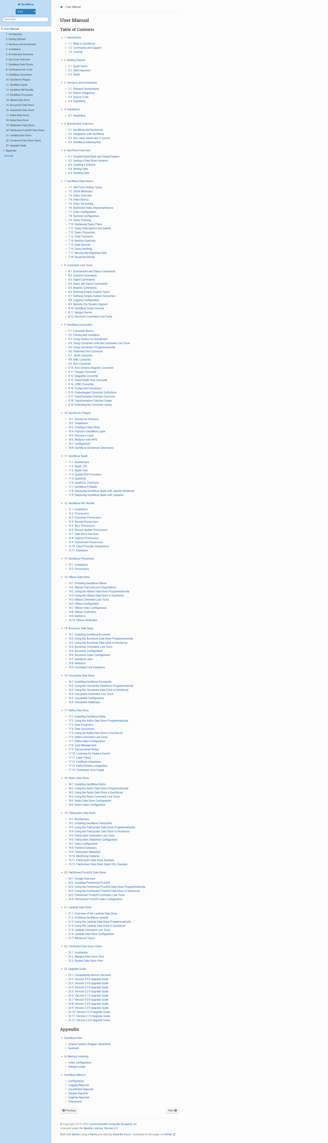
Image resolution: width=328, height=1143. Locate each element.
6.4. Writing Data (78, 168)
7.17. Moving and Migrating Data (87, 253)
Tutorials (8, 155)
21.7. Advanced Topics (81, 938)
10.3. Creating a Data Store (84, 427)
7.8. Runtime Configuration (83, 216)
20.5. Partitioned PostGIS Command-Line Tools (96, 895)
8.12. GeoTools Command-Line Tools (90, 316)
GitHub (168, 1134)
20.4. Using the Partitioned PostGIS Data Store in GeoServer (104, 891)
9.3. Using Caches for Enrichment (87, 339)
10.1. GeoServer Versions (83, 419)
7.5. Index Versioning (80, 203)
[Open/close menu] (2, 29)
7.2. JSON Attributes (80, 191)
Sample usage (76, 1066)
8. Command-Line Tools (19, 69)
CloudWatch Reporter (81, 1089)
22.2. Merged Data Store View (86, 956)
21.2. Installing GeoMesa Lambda (88, 917)
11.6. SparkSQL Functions (83, 482)
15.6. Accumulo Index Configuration (89, 655)
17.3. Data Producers (80, 724)
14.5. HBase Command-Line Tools (88, 599)
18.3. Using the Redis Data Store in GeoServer (95, 792)
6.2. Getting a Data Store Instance (88, 160)
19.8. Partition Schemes (82, 847)
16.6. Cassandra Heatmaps (84, 702)
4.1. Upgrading (76, 115)
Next (171, 1110)
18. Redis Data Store (17, 120)
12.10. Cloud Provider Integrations (88, 546)
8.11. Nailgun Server (80, 312)
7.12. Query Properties (81, 232)
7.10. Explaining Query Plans (85, 224)
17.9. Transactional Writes (83, 749)
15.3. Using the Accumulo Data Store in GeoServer (98, 642)
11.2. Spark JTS (77, 466)
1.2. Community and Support (84, 47)
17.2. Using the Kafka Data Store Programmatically (98, 720)
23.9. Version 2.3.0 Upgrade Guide (88, 1007)
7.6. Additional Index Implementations (90, 207)
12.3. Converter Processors (84, 517)
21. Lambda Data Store (18, 135)
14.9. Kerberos (77, 616)
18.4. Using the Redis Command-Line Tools (94, 796)
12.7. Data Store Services (83, 534)
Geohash (73, 1048)
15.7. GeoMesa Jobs (80, 659)
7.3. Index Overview (80, 195)
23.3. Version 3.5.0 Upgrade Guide (88, 983)
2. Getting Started (15, 39)
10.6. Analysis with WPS (82, 439)
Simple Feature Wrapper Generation (89, 1044)
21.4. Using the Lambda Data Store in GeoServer (97, 925)
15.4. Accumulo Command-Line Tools (90, 646)
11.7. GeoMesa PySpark (82, 486)
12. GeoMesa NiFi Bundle (19, 89)
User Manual (11, 29)
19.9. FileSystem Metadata (84, 852)
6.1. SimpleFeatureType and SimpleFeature (93, 156)
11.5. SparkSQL (77, 478)
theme (93, 1134)
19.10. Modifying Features (84, 856)
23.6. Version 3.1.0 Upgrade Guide (88, 995)
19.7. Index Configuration (83, 843)
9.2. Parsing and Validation (84, 335)
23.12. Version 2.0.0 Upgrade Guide (89, 1020)
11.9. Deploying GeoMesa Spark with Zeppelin (96, 495)
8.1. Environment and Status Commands (91, 271)
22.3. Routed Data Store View (85, 960)
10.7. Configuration (79, 443)
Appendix (11, 150)
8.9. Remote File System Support (88, 304)
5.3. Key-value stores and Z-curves (89, 138)
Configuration (76, 1081)
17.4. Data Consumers (81, 728)
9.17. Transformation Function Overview (91, 396)
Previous (70, 1110)
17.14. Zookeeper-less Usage (86, 770)
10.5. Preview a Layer (81, 435)
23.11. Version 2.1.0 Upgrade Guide (89, 1016)
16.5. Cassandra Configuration (86, 698)
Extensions (75, 1101)
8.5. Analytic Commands (82, 287)
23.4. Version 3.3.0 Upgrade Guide (88, 987)
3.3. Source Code (78, 97)
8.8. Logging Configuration (83, 300)
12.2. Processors (78, 513)
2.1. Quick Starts (78, 66)
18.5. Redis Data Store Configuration (89, 800)
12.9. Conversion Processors (85, 542)
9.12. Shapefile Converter (83, 376)
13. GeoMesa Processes (19, 95)
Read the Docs (121, 1134)
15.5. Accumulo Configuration (85, 651)
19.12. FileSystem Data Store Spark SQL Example (97, 864)
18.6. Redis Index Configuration (86, 804)
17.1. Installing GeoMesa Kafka (86, 716)
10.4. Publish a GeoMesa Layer (86, 431)
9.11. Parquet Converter (82, 372)
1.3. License (75, 52)
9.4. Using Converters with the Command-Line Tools (99, 343)
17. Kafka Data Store (17, 115)
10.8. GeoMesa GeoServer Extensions (91, 447)
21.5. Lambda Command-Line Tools (89, 930)
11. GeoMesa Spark (17, 84)
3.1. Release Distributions (83, 88)
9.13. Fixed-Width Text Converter (87, 380)
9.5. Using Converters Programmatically (91, 347)
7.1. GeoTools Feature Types (85, 187)
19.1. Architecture (78, 819)
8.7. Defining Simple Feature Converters (92, 296)
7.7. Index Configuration (82, 212)
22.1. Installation (78, 952)
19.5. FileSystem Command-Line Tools (91, 835)
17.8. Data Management (82, 745)
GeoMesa (26, 4)
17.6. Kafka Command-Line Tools (88, 737)
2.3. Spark (74, 74)
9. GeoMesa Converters (19, 74)
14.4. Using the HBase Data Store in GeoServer (96, 595)
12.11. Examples (78, 550)
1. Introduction (14, 34)
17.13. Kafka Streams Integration (87, 765)
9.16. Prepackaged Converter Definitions (92, 392)
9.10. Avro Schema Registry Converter (90, 367)
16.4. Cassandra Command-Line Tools (90, 694)
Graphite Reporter (78, 1097)
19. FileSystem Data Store (20, 125)
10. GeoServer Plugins (18, 79)
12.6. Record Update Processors (87, 529)
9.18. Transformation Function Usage (90, 400)
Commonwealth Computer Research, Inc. (113, 1124)
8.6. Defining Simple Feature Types (89, 292)
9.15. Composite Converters (85, 388)
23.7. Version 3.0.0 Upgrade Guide (88, 999)
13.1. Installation (78, 564)
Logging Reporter (78, 1085)
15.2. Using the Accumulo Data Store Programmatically (100, 638)
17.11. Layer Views (79, 757)
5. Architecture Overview (19, 54)
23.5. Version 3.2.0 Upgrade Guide (88, 991)
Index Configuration (79, 1062)
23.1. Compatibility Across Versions (89, 975)
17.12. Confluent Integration (84, 761)
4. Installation (13, 49)
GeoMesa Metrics (75, 1074)
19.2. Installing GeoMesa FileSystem (90, 823)
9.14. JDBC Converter (81, 384)
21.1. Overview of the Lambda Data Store (92, 913)
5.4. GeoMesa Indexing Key (84, 142)
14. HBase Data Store (18, 100)
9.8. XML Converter (79, 359)
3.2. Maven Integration (81, 93)
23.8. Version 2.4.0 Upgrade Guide (88, 1003)
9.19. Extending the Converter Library (90, 404)
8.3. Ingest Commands (81, 279)
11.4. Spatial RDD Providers (84, 474)
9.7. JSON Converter (80, 355)
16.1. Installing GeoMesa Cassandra (89, 681)
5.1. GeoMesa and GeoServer (85, 129)
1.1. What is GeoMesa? (82, 43)
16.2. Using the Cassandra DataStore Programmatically (100, 685)
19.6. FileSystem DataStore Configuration (92, 839)
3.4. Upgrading (76, 101)
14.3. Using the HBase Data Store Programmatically (98, 591)
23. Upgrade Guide (16, 145)
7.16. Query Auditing (80, 248)
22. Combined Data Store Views (23, 140)
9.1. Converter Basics (81, 331)
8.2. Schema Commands (82, 275)
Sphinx (76, 1134)
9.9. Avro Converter (79, 363)
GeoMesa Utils (73, 1038)
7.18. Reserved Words (81, 257)
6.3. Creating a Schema (81, 164)
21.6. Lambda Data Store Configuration (91, 934)
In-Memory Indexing (76, 1056)
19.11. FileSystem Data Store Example (91, 860)
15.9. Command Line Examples (86, 667)
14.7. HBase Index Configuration (87, 607)
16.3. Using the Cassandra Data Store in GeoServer (98, 690)
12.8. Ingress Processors (83, 538)
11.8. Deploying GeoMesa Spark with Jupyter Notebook (101, 491)
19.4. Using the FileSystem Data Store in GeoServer (99, 831)
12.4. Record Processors (83, 521)
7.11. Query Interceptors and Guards (89, 228)
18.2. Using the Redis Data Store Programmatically (98, 788)
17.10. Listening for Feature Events (89, 753)
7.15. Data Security (79, 244)
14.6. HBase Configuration (83, 603)
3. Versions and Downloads (21, 44)
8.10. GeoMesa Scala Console (86, 308)
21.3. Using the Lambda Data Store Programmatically (99, 921)
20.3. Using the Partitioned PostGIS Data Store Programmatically (106, 886)
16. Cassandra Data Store (20, 110)
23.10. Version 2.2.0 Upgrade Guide (89, 1012)
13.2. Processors (78, 568)
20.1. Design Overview (81, 878)
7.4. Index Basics (78, 199)
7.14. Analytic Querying (81, 240)
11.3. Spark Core (78, 470)
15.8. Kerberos (77, 663)
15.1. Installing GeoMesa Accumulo (89, 634)
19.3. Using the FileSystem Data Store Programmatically (101, 827)
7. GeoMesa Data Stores (19, 64)
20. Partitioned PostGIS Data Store (25, 130)
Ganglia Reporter (78, 1093)
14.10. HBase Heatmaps (82, 620)
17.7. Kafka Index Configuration (86, 741)
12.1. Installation (78, 509)
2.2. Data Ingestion (79, 70)
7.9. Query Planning (79, 220)
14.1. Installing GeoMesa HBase (87, 583)
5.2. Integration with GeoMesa (86, 134)
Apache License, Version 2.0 (101, 1128)
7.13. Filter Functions (80, 236)
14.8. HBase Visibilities (82, 612)
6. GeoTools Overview (18, 59)
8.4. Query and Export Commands (88, 283)
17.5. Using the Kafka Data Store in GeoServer (95, 733)
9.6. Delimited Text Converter (85, 351)
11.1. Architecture (78, 462)
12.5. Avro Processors (81, 525)
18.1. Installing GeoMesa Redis (87, 784)
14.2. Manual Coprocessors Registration (92, 587)
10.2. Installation (78, 423)
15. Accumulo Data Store (20, 105)
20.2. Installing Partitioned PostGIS (89, 882)
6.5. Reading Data (78, 173)
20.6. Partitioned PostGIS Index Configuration (95, 899)
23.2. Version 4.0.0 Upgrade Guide (88, 979)
